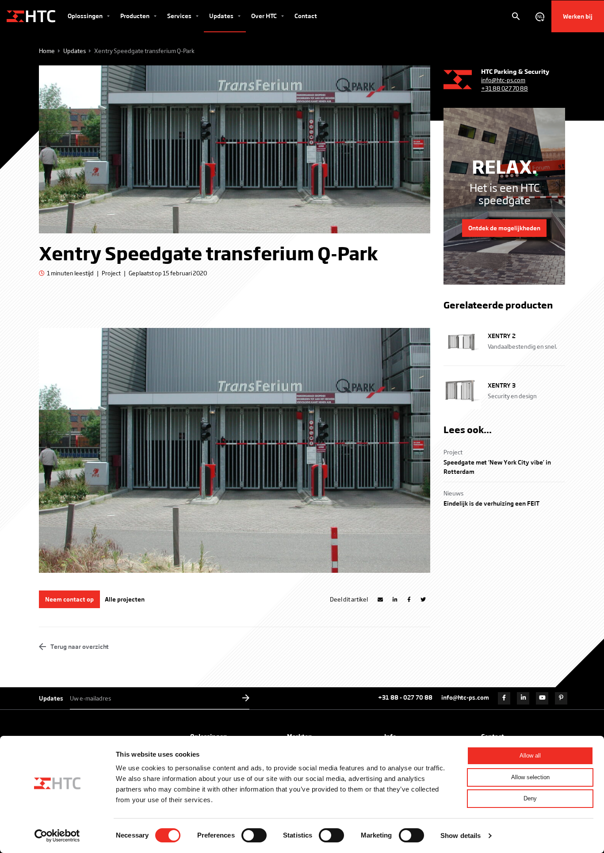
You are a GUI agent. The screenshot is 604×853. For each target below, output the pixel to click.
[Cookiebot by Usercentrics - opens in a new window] (57, 835)
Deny (530, 798)
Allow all (530, 755)
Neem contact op (69, 599)
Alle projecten (125, 599)
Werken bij (578, 16)
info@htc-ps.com (503, 80)
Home (47, 50)
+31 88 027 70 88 (504, 88)
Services (180, 15)
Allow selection (530, 777)
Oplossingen (86, 15)
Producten (135, 15)
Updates (222, 15)
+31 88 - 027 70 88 (405, 697)
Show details (460, 835)
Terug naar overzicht (79, 646)
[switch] (254, 835)
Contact (305, 15)
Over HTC (264, 15)
